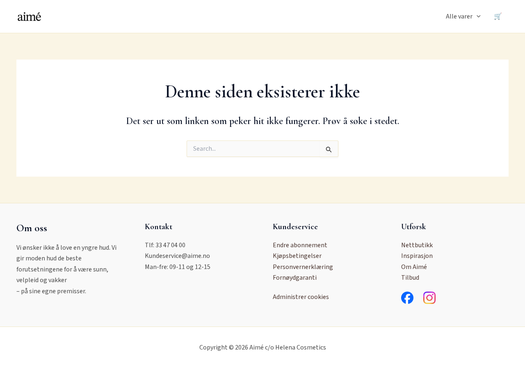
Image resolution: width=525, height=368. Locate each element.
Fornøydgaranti (295, 277)
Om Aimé (414, 266)
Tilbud (410, 277)
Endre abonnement (300, 245)
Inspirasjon (417, 255)
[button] (476, 16)
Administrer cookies (301, 296)
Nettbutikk (417, 245)
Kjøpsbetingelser (297, 255)
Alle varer (459, 16)
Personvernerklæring (303, 266)
